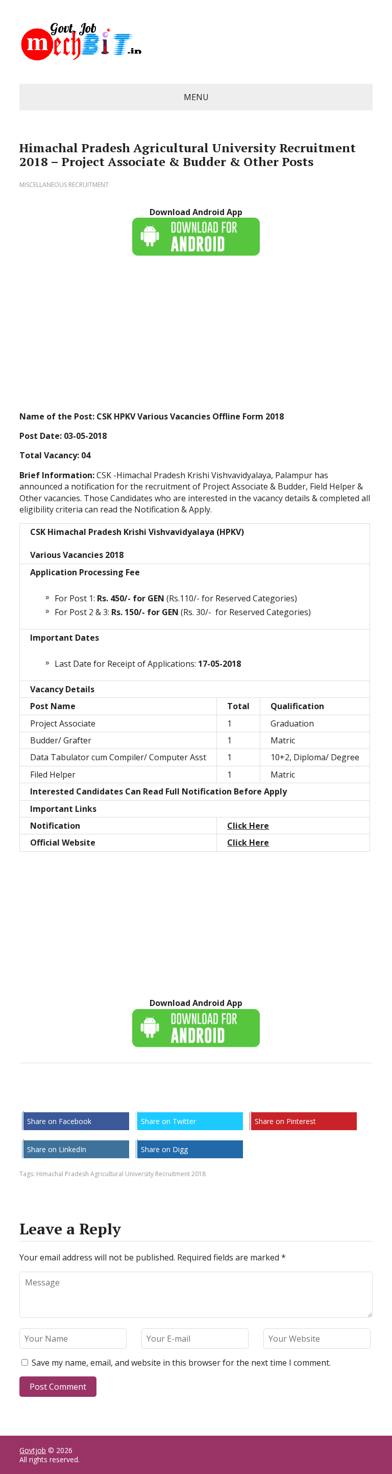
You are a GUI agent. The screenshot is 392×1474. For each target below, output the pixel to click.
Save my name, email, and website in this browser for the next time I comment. (181, 1362)
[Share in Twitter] (131, 1097)
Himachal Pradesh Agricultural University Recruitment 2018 (121, 1173)
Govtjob (32, 1450)
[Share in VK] (55, 1097)
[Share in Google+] (106, 1097)
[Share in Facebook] (29, 1097)
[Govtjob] (195, 41)
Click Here (248, 825)
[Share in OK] (80, 1097)
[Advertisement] (195, 339)
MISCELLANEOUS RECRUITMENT (64, 184)
